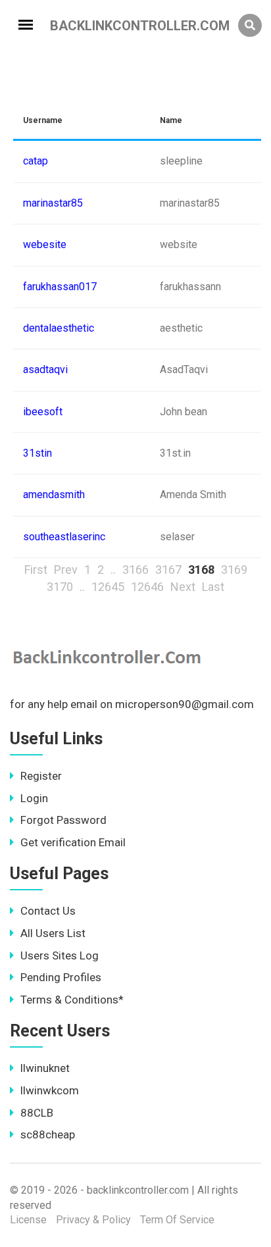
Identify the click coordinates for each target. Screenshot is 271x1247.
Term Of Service (177, 1219)
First (35, 569)
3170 (60, 587)
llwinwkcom (49, 1090)
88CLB (36, 1112)
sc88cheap (47, 1134)
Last (213, 587)
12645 (107, 587)
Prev (66, 569)
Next (182, 587)
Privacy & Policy (93, 1219)
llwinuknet (45, 1068)
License (28, 1219)
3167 (168, 569)
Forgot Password (63, 820)
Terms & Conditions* (72, 999)
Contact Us (48, 910)
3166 (135, 569)
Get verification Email (73, 842)
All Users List (53, 933)
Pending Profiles (60, 977)
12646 (147, 587)
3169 (234, 569)
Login (34, 798)
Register (41, 775)
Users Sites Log (59, 955)
